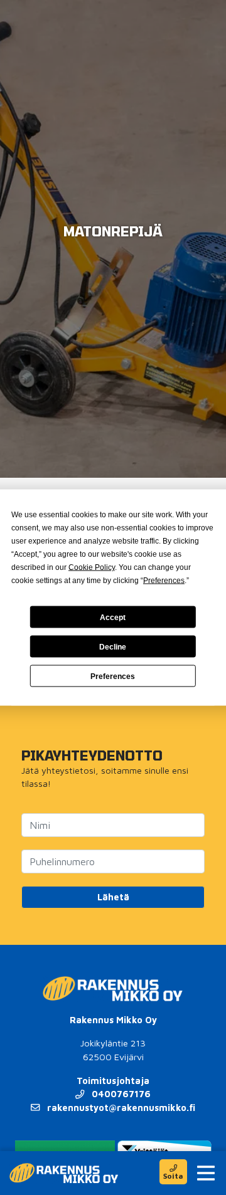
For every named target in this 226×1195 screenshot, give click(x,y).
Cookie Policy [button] (91, 567)
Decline (112, 646)
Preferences (112, 675)
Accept (113, 617)
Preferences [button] (164, 580)
